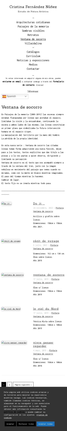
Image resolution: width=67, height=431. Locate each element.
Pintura (59, 208)
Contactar (33, 68)
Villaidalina (33, 43)
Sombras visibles (33, 30)
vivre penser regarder (43, 344)
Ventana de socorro (33, 39)
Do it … (39, 203)
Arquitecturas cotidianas (33, 22)
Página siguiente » (23, 385)
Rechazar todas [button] (26, 424)
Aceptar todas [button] (45, 424)
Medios (33, 64)
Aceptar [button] (10, 424)
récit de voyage (46, 241)
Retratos (33, 35)
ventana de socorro (49, 275)
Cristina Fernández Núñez (33, 7)
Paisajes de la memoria (33, 26)
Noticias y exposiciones (33, 60)
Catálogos (33, 51)
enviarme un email (11, 81)
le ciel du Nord (46, 309)
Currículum (33, 56)
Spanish (11, 96)
